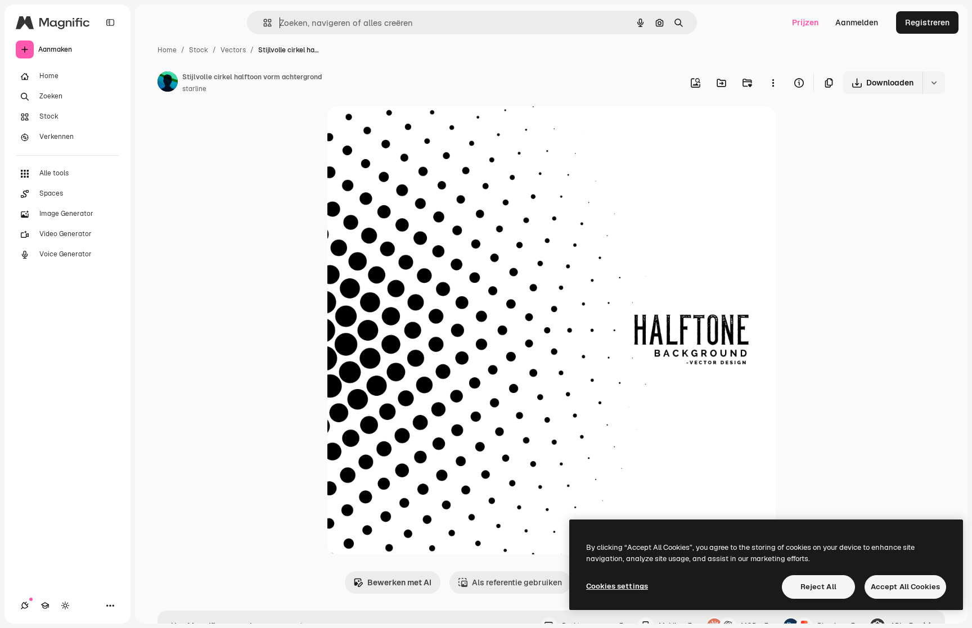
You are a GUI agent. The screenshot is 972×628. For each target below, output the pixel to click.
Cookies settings (617, 586)
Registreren (927, 22)
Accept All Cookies (905, 586)
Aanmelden (856, 22)
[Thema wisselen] (65, 606)
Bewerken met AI (399, 582)
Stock (198, 50)
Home (167, 50)
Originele (401, 128)
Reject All (818, 586)
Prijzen (805, 22)
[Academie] (45, 606)
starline (194, 88)
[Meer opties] (773, 82)
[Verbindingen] (25, 606)
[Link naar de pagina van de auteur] (168, 83)
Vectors (233, 50)
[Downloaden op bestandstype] (933, 82)
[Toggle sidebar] (110, 22)
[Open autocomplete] (263, 23)
